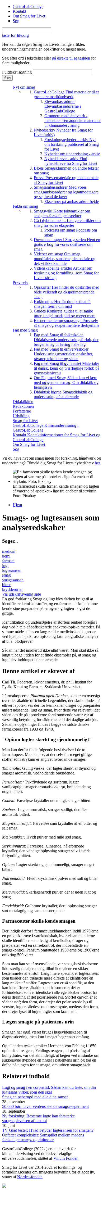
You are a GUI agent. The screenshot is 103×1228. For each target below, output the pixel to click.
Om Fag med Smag (66, 382)
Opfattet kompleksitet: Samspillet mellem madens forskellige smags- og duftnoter (43, 1137)
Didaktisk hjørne (63, 394)
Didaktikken (23, 401)
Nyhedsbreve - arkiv (70, 161)
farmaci (8, 561)
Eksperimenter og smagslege (66, 323)
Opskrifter (66, 292)
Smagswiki (62, 213)
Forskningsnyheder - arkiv (71, 144)
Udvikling (21, 416)
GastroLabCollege (28, 6)
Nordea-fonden (30, 1177)
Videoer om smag (64, 259)
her (97, 463)
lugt (5, 565)
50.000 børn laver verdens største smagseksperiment (45, 1106)
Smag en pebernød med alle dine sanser (35, 1097)
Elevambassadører (62, 106)
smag (6, 575)
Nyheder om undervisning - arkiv (72, 154)
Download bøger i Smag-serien (67, 244)
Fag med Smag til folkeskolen (66, 340)
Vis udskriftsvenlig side (21, 594)
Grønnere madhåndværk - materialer (72, 121)
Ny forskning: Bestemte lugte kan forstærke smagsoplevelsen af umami (38, 1118)
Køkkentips (62, 304)
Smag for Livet (25, 420)
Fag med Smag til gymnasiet (66, 368)
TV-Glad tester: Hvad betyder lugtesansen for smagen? (47, 1130)
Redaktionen (23, 406)
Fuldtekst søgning (17, 72)
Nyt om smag (24, 87)
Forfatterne (22, 411)
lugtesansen (11, 570)
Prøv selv (20, 282)
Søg (16, 21)
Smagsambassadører (66, 192)
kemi (6, 556)
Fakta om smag (25, 206)
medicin (8, 551)
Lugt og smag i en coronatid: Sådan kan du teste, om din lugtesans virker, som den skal (49, 1089)
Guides (64, 313)
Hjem (17, 504)
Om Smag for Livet (29, 16)
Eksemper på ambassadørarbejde (71, 201)
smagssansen (13, 580)
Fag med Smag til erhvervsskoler (63, 354)
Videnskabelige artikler (66, 273)
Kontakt (19, 11)
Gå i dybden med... (67, 223)
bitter (6, 584)
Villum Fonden (65, 1158)
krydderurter (12, 589)
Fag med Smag (25, 330)
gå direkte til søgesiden (71, 58)
